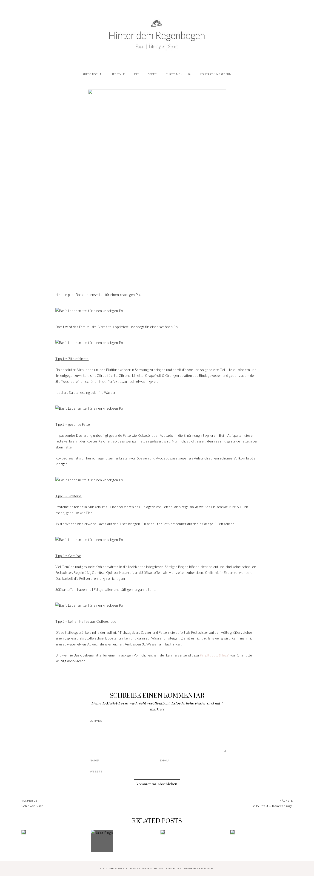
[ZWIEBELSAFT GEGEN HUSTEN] (191, 832)
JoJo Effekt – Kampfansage (272, 806)
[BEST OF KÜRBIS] (261, 832)
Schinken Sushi (32, 806)
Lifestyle (157, 257)
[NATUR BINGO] (122, 841)
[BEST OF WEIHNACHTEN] (52, 832)
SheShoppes (205, 868)
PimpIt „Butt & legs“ (214, 655)
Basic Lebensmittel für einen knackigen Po (157, 267)
